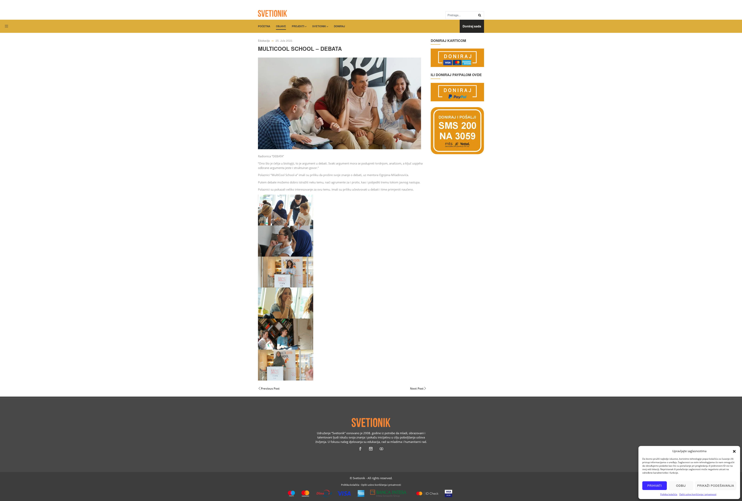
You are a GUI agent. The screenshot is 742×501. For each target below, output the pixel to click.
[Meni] (6, 26)
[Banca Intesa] (388, 492)
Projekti (298, 26)
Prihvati (654, 485)
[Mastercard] (427, 492)
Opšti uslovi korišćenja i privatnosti (697, 494)
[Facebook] (360, 448)
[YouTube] (381, 448)
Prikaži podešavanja (715, 485)
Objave (281, 26)
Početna (264, 26)
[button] (734, 451)
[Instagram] (371, 448)
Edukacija (264, 40)
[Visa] (448, 492)
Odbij (681, 485)
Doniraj (339, 26)
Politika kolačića (668, 494)
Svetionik (319, 26)
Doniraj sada (472, 26)
